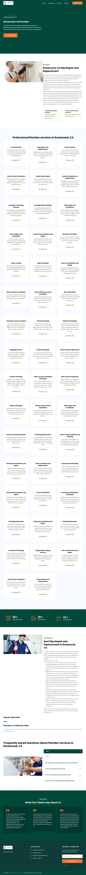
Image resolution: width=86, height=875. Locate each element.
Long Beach (34, 729)
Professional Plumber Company (16, 873)
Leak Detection (16, 147)
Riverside (72, 729)
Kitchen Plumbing (43, 321)
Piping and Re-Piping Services (43, 551)
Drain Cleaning (70, 147)
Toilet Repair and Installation (70, 206)
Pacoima (17, 729)
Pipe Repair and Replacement (43, 148)
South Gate (55, 729)
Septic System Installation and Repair (43, 378)
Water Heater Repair (43, 176)
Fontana (28, 729)
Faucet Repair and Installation (16, 235)
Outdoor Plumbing (16, 377)
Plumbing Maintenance (43, 435)
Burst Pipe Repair (70, 292)
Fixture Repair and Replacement (43, 580)
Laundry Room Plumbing (69, 464)
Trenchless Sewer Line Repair (16, 321)
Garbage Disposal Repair (43, 205)
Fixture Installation (43, 492)
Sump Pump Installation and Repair (43, 235)
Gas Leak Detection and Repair (70, 551)
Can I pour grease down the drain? (55, 769)
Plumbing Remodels (70, 521)
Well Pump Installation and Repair (43, 522)
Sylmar (60, 729)
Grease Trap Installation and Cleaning (70, 436)
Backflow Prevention (70, 234)
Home (44, 3)
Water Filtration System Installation (43, 293)
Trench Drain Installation (16, 579)
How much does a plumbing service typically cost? (60, 781)
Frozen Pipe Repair (43, 350)
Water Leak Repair (16, 406)
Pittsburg (23, 729)
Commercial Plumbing (16, 550)
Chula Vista (78, 729)
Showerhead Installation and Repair (69, 494)
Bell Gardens (48, 729)
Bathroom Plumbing (70, 321)
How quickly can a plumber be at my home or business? (61, 763)
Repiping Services (16, 350)
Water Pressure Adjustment (70, 350)
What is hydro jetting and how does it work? (58, 775)
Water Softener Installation (16, 292)
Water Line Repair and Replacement (43, 465)
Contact (66, 3)
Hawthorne (41, 729)
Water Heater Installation (16, 176)
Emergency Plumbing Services (16, 206)
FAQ (47, 751)
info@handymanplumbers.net (40, 855)
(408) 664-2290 (77, 3)
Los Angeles (6, 729)
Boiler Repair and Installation (70, 407)
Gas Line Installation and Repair (70, 264)
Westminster (66, 729)
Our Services (51, 3)
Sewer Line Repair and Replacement (70, 177)
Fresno (5, 731)
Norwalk (12, 729)
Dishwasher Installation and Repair (16, 465)
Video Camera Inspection (70, 377)
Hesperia (10, 731)
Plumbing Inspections (16, 521)
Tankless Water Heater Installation (43, 407)
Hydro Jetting (16, 263)
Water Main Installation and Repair (16, 494)
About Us (59, 3)
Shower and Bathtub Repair (16, 435)
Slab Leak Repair (43, 263)
